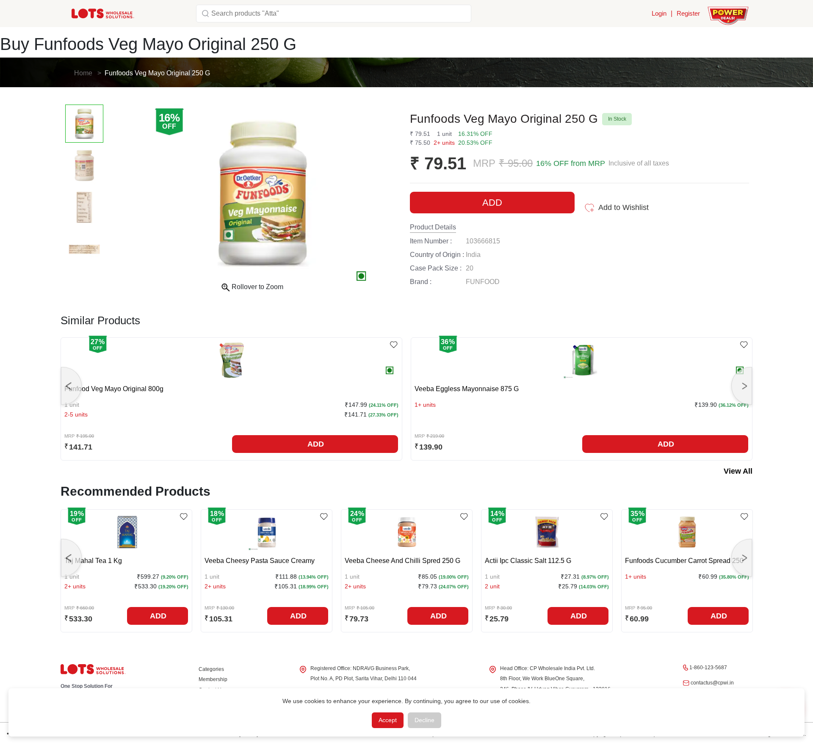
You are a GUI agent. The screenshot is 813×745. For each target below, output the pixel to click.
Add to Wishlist (623, 207)
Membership (213, 679)
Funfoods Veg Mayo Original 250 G (157, 73)
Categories (211, 669)
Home (83, 73)
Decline (424, 720)
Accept (388, 720)
